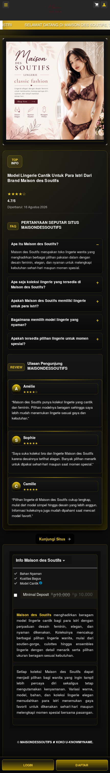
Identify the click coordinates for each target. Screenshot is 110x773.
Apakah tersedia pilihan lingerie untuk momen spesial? (49, 341)
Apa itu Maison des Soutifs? (34, 243)
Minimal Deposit (58, 594)
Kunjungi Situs (52, 538)
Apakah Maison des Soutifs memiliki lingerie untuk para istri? (48, 303)
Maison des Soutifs (34, 614)
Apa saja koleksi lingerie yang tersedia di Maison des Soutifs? (46, 284)
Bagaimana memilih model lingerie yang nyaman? (44, 322)
